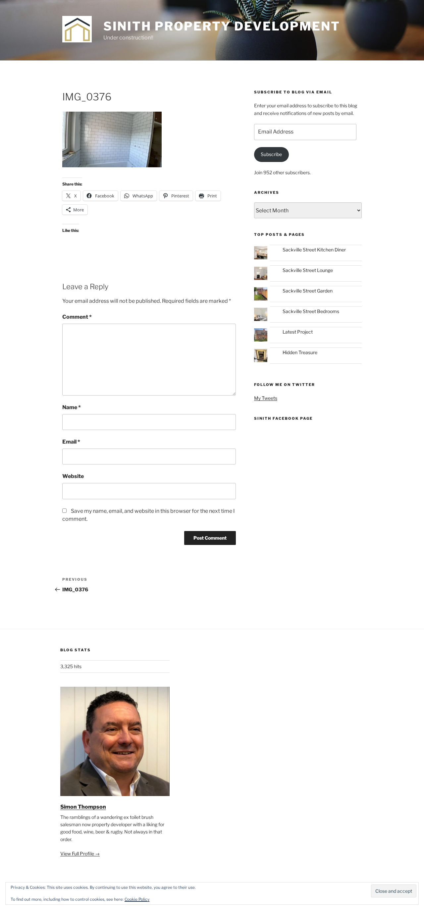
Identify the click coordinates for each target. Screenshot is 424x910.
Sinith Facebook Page (283, 418)
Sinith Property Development (221, 26)
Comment (77, 317)
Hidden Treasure (300, 352)
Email (71, 442)
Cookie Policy (137, 899)
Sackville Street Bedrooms (311, 311)
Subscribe (271, 154)
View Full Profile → (80, 853)
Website (73, 476)
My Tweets (265, 398)
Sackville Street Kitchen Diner (314, 249)
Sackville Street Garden (308, 291)
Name (71, 407)
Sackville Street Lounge (308, 270)
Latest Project (298, 332)
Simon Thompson (83, 807)
